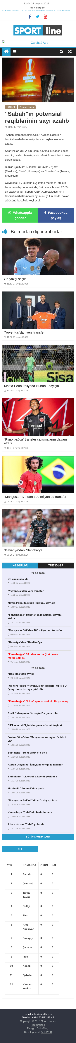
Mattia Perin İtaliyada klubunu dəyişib (31, 386)
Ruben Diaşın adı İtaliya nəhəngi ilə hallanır (35, 764)
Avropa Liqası (27, 107)
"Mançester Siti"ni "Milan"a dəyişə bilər (33, 800)
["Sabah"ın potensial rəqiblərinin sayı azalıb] (38, 59)
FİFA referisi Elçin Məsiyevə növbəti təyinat (35, 725)
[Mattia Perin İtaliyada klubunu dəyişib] (38, 347)
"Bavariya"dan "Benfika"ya (23, 550)
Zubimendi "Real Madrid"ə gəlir (27, 752)
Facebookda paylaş (57, 215)
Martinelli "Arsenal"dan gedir (26, 788)
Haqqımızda (38, 1024)
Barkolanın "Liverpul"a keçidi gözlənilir (32, 776)
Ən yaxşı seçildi (15, 279)
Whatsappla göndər (22, 215)
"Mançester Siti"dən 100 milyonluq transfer (35, 497)
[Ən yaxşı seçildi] (38, 240)
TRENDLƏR (55, 565)
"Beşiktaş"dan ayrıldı (21, 673)
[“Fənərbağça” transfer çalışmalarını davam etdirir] (38, 400)
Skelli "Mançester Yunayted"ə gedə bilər (33, 713)
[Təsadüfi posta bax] (70, 51)
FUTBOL (11, 107)
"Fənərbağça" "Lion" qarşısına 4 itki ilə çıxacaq (38, 701)
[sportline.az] (37, 24)
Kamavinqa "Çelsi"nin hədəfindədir (30, 812)
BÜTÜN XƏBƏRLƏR (38, 836)
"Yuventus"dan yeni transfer (24, 332)
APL (20, 849)
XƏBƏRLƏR (20, 565)
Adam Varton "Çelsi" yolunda (26, 824)
